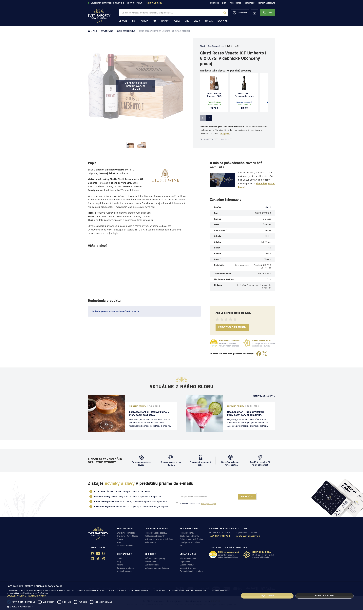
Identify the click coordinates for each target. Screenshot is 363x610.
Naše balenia (150, 542)
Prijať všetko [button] (267, 596)
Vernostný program (188, 568)
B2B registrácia (152, 565)
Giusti (202, 46)
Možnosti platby (187, 533)
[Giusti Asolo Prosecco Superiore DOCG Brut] (244, 83)
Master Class (150, 562)
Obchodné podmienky (189, 536)
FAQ (181, 545)
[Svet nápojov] (89, 31)
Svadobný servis (187, 565)
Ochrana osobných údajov (191, 539)
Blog (224, 3)
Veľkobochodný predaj (155, 558)
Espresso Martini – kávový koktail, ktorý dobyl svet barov (149, 413)
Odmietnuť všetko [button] (324, 596)
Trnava (120, 539)
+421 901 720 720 (219, 536)
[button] (120, 596)
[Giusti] (165, 175)
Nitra (119, 542)
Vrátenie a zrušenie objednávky (159, 539)
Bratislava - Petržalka (126, 533)
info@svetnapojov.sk (248, 536)
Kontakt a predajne (266, 3)
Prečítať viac (43, 593)
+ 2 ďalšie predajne (125, 545)
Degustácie (250, 3)
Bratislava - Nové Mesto (127, 536)
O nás (119, 558)
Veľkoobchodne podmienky (157, 568)
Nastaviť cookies (124, 571)
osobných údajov (208, 503)
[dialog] (181, 596)
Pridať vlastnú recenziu (232, 327)
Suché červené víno (216, 46)
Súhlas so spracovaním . (198, 503)
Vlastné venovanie (188, 558)
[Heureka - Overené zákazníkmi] (214, 343)
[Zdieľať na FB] (258, 353)
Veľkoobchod (235, 3)
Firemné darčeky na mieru (191, 571)
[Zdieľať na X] (264, 353)
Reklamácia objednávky (155, 536)
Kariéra (120, 565)
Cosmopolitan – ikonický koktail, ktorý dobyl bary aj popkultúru (246, 413)
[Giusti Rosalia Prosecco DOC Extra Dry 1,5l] (214, 83)
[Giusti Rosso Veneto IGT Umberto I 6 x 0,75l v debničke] (130, 145)
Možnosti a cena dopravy (156, 533)
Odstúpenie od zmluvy (190, 542)
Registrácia (214, 3)
